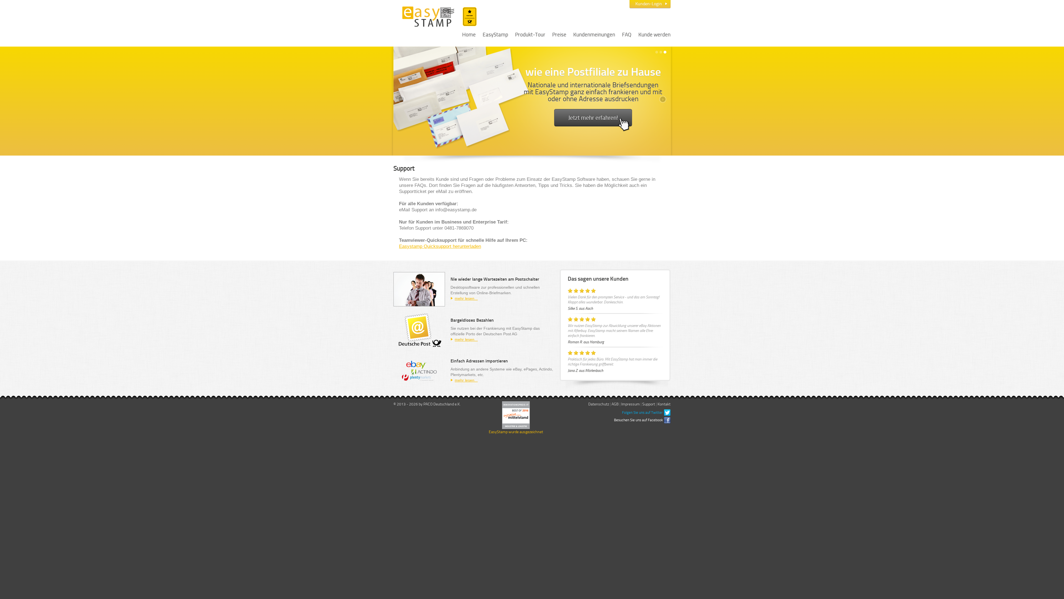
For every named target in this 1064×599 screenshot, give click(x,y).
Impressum (630, 404)
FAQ (626, 34)
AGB (615, 404)
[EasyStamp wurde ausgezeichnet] (516, 414)
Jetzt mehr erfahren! (593, 117)
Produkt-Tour (530, 34)
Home (469, 34)
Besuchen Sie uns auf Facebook (638, 419)
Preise (559, 34)
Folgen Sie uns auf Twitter (642, 412)
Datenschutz (598, 404)
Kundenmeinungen (594, 34)
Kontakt (664, 404)
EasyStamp (495, 34)
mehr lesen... (466, 298)
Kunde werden (654, 34)
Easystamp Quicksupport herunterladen (440, 246)
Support (648, 404)
